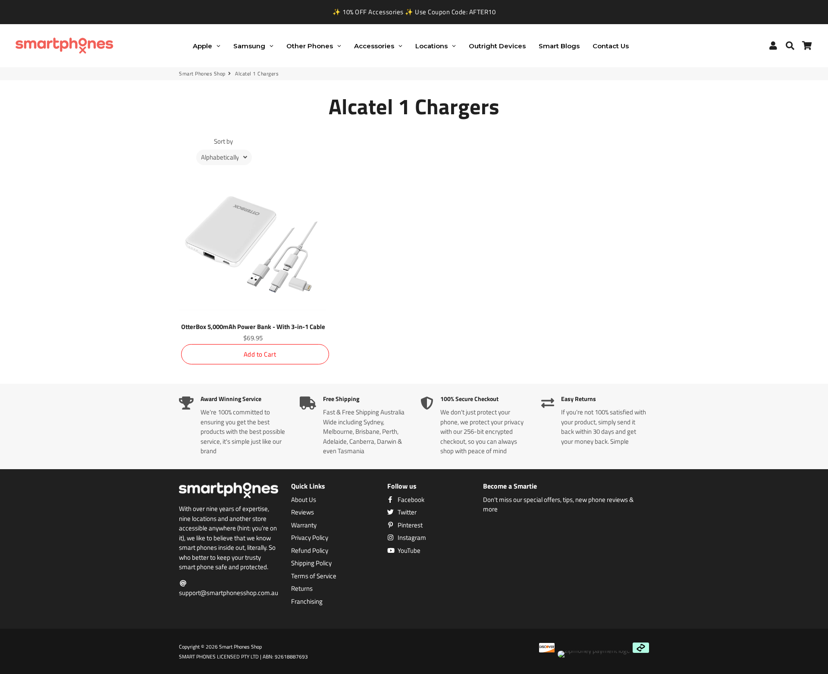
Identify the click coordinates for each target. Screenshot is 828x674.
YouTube (408, 550)
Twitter (406, 512)
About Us (303, 500)
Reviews (302, 512)
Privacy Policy (309, 537)
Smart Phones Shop (202, 74)
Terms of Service (313, 576)
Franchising (307, 601)
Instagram (411, 537)
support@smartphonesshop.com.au (228, 593)
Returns (302, 588)
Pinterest (409, 525)
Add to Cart (260, 354)
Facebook (410, 500)
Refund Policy (309, 550)
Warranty (304, 525)
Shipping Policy (311, 563)
